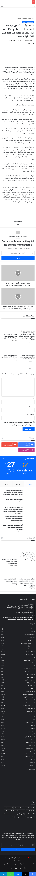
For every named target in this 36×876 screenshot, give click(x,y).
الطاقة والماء (30, 685)
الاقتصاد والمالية (29, 671)
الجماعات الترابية (29, 680)
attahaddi (29, 40)
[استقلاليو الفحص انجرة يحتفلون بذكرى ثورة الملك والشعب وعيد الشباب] (27, 349)
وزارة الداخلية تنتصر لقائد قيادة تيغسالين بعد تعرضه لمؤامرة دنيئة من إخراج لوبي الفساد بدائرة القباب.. (13, 492)
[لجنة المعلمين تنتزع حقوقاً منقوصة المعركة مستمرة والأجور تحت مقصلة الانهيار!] (18, 795)
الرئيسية (30, 18)
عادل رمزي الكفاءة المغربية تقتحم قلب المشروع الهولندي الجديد (9, 561)
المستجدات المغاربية (28, 702)
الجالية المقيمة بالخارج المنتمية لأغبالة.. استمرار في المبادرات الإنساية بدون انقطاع (14, 518)
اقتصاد (32, 666)
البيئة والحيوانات (26, 643)
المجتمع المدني (29, 691)
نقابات (32, 762)
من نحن (15, 863)
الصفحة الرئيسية (29, 863)
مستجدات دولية (29, 756)
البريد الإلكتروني (30, 406)
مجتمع (32, 751)
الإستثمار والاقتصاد (29, 668)
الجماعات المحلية (19, 807)
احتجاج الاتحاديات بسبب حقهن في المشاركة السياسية (10, 581)
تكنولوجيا (31, 714)
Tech (32, 631)
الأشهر (30, 484)
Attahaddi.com (18, 861)
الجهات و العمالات (9, 810)
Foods (30, 640)
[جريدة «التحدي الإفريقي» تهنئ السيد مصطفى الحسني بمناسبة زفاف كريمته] (6, 788)
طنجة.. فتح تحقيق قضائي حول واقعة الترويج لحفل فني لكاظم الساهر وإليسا (10, 336)
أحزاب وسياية (30, 654)
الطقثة (12, 814)
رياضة (32, 734)
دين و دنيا (31, 731)
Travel (30, 649)
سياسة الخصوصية (6, 863)
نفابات (32, 759)
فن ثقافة (31, 745)
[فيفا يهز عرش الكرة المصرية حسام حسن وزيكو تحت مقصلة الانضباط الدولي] (6, 795)
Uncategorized (29, 634)
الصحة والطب (30, 683)
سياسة (32, 739)
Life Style (31, 629)
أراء (32, 657)
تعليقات (6, 484)
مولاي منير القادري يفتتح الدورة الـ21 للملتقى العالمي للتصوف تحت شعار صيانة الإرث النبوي (27, 556)
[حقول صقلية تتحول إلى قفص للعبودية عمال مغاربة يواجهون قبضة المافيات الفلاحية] (29, 777)
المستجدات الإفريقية (28, 694)
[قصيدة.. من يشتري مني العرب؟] (29, 501)
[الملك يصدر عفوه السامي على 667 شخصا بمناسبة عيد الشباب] (9, 349)
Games (30, 646)
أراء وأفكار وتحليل (29, 660)
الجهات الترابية (30, 810)
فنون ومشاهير (30, 748)
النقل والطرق (30, 708)
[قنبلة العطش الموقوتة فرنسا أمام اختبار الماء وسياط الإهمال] (29, 795)
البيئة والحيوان (30, 674)
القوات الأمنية (6, 814)
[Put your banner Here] (18, 11)
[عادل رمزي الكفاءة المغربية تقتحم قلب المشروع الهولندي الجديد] (9, 549)
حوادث (32, 725)
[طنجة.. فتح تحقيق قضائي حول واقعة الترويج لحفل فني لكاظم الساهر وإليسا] (9, 326)
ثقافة (32, 719)
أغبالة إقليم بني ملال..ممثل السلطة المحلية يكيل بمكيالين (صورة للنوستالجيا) (13, 527)
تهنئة (32, 717)
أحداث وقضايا (30, 651)
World (32, 637)
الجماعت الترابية (9, 807)
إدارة (32, 663)
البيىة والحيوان (30, 677)
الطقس (31, 688)
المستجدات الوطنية (22, 18)
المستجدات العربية (29, 700)
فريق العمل (21, 863)
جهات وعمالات (30, 722)
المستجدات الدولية (29, 697)
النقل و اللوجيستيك (29, 817)
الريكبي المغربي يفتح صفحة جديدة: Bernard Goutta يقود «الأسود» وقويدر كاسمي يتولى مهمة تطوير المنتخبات (27, 583)
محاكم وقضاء (30, 753)
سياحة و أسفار (30, 736)
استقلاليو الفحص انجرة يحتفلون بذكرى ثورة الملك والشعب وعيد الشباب (27, 357)
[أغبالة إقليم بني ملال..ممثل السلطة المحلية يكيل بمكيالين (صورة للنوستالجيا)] (29, 527)
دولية (32, 728)
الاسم (33, 399)
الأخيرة (18, 484)
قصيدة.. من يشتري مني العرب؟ (14, 499)
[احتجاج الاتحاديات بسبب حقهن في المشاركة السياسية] (9, 572)
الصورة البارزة (20, 814)
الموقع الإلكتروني (30, 414)
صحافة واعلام (30, 742)
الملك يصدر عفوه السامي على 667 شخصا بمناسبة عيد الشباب (9, 357)
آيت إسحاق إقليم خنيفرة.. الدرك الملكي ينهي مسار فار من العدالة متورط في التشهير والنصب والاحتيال (13, 509)
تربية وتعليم (30, 711)
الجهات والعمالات (20, 810)
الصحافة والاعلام (30, 814)
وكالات (32, 765)
